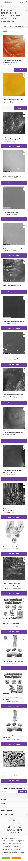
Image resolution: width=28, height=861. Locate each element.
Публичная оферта (7, 810)
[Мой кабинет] (22, 2)
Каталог (3, 799)
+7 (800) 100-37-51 (14, 820)
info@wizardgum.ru (15, 823)
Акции (3, 803)
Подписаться (22, 791)
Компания (4, 807)
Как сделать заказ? (7, 814)
